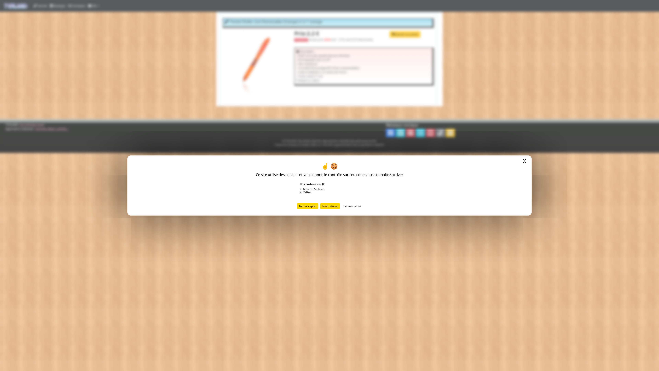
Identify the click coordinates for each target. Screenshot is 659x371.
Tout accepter (308, 206)
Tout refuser (330, 206)
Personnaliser (352, 206)
